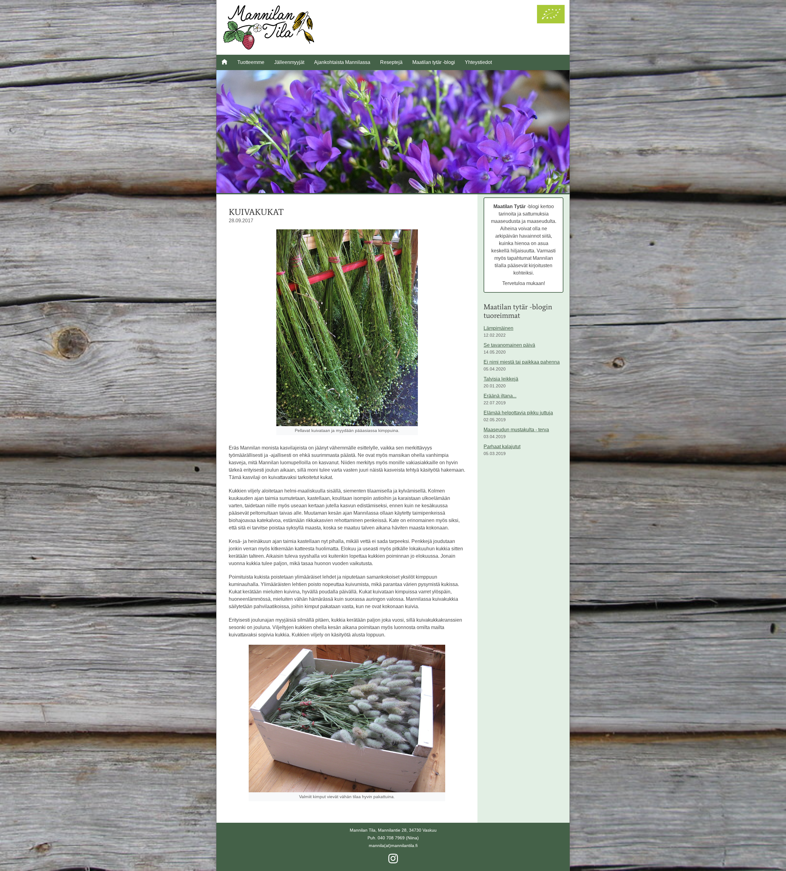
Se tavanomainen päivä (509, 345)
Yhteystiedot (478, 62)
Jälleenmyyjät (289, 62)
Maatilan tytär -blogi (433, 62)
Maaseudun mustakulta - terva (516, 429)
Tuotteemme (250, 62)
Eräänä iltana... (500, 395)
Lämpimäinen (498, 328)
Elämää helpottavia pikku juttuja (518, 412)
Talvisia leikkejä (501, 379)
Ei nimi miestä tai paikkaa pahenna (522, 362)
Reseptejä (391, 62)
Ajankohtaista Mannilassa (342, 62)
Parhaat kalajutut (502, 446)
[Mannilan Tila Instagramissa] (393, 860)
